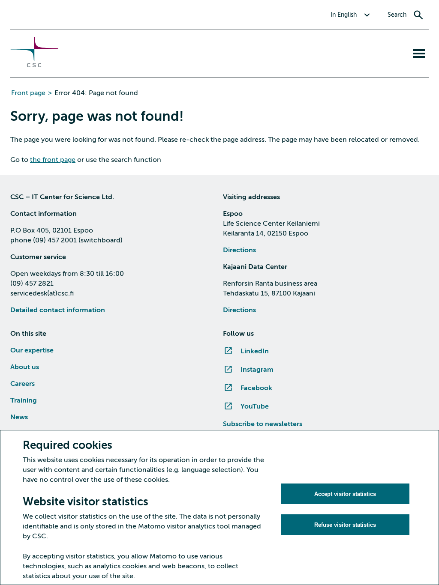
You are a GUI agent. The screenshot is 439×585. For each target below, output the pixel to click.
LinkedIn (255, 351)
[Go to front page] (34, 65)
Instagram (257, 369)
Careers (22, 384)
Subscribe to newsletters (262, 424)
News (19, 417)
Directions (239, 250)
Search (397, 15)
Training (23, 400)
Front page (28, 93)
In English (344, 15)
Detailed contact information (57, 310)
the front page (52, 160)
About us (24, 367)
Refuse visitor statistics (345, 525)
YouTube (255, 406)
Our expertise (32, 350)
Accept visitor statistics (345, 494)
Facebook (256, 388)
